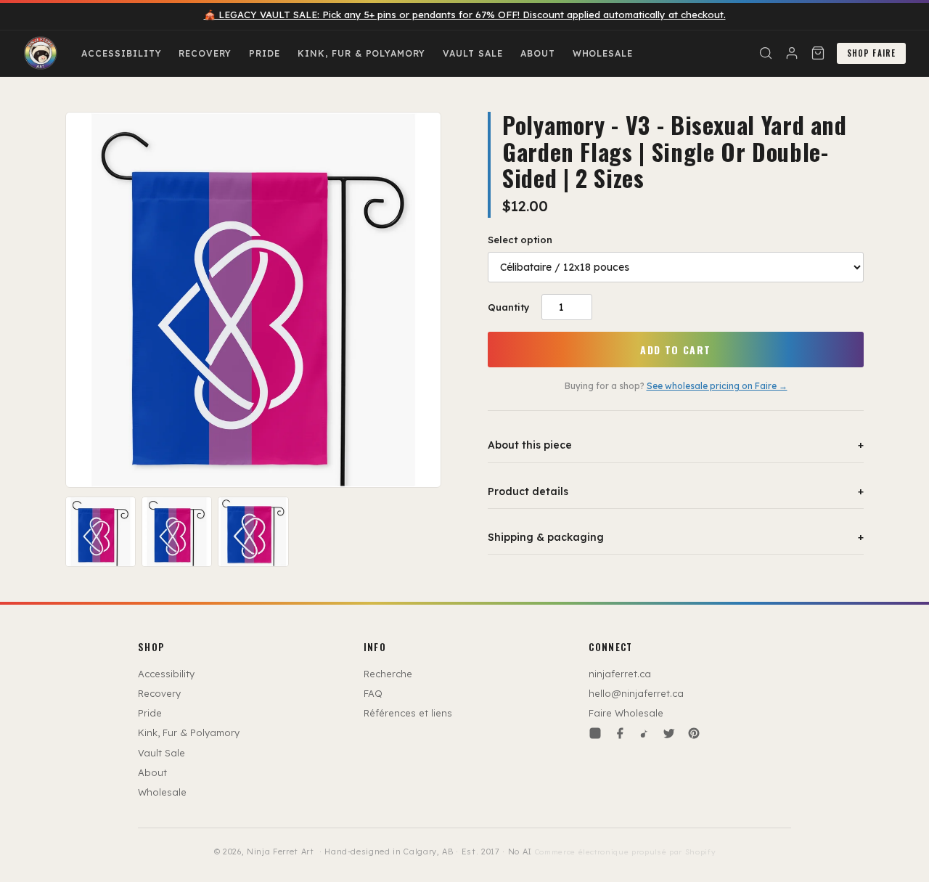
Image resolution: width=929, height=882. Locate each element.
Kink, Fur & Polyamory (361, 53)
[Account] (792, 53)
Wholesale (603, 53)
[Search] (765, 53)
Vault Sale (473, 53)
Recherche (388, 673)
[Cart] (818, 53)
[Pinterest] (693, 733)
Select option (520, 239)
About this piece (676, 445)
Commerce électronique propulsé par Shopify (625, 852)
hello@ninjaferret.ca (636, 693)
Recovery (205, 53)
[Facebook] (619, 733)
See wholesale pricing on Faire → (717, 385)
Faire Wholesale (626, 713)
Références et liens (408, 713)
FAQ (373, 693)
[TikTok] (644, 733)
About (537, 53)
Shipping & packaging (676, 537)
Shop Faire (871, 53)
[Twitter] (669, 733)
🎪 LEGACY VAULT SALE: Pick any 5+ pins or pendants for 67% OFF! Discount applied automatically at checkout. (465, 14)
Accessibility (121, 53)
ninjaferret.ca (620, 673)
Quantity (509, 307)
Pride (264, 53)
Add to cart (675, 349)
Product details (676, 491)
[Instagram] (595, 733)
